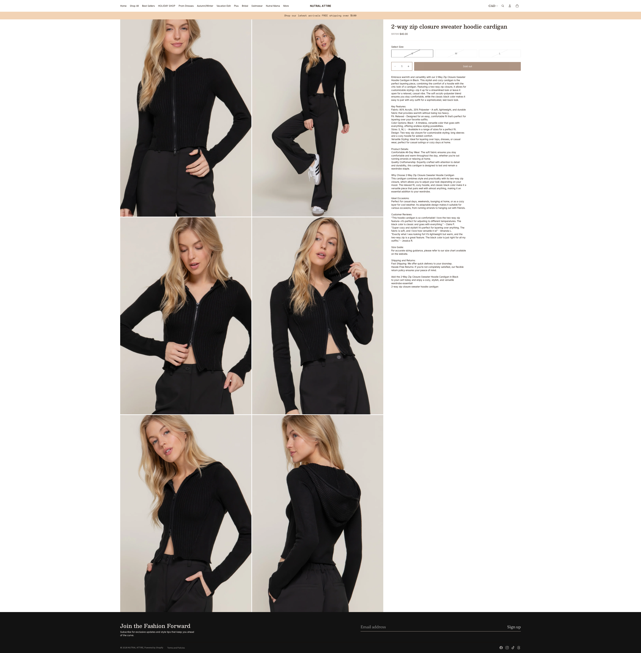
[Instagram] (507, 648)
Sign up (514, 626)
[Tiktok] (513, 648)
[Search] (502, 6)
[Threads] (519, 648)
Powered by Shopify (153, 647)
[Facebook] (501, 648)
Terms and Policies (176, 647)
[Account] (509, 6)
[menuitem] (286, 6)
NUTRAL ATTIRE (135, 647)
